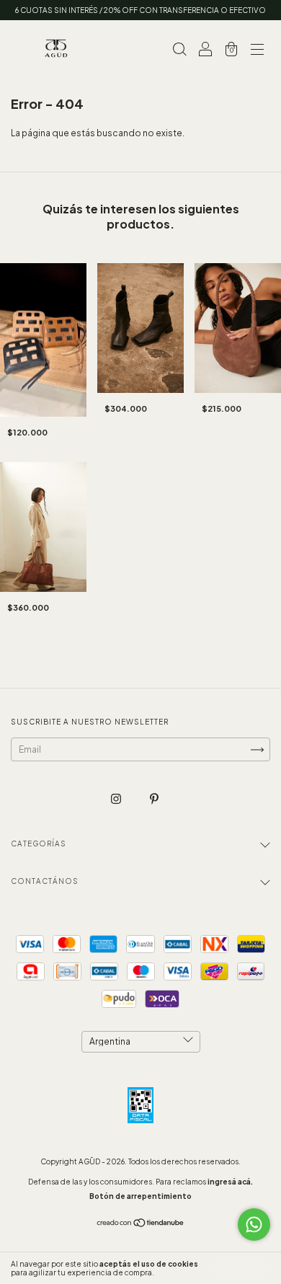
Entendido (241, 1268)
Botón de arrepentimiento (140, 1196)
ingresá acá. (230, 1181)
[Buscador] (179, 50)
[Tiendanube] (141, 1224)
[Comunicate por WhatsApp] (254, 1224)
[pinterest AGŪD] (154, 799)
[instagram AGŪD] (116, 799)
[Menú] (257, 50)
